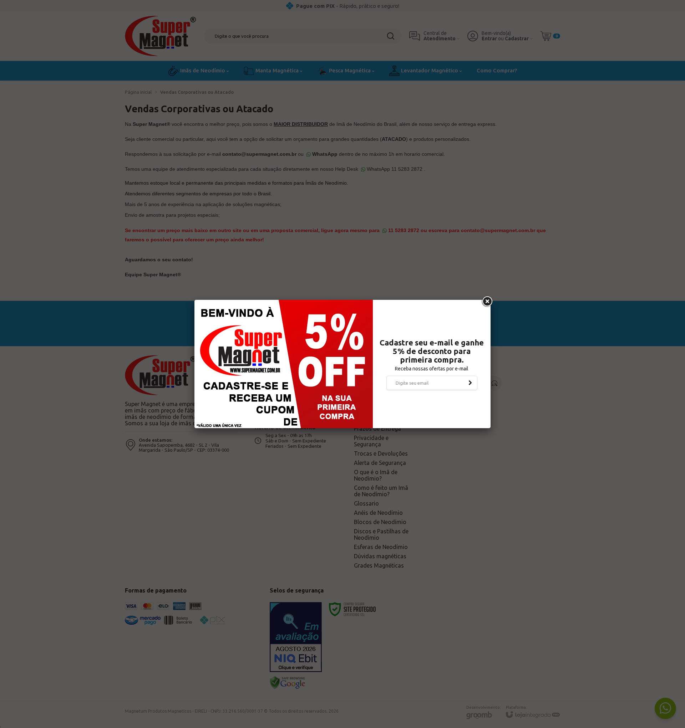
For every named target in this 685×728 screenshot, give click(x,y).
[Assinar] (470, 383)
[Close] (487, 301)
